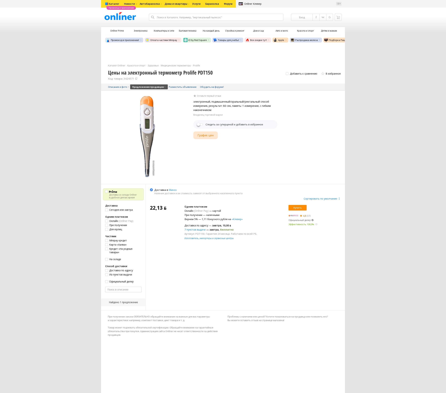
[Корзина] (338, 17)
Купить (297, 207)
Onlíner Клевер (253, 3)
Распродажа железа (306, 40)
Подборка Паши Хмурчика (343, 40)
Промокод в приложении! (125, 40)
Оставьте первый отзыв (209, 96)
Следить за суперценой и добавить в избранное (234, 124)
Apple (281, 40)
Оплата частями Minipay (163, 40)
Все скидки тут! (258, 40)
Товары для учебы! (228, 40)
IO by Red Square (197, 40)
